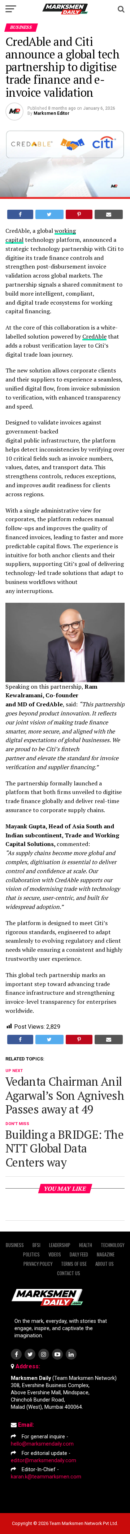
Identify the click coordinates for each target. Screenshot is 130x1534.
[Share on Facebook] (20, 214)
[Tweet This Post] (49, 214)
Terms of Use (74, 1263)
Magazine (105, 1254)
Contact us (68, 1273)
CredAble (94, 336)
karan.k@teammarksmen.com (46, 1477)
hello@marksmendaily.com (42, 1444)
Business (15, 1245)
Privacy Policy (37, 1263)
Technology (112, 1245)
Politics (31, 1254)
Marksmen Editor (51, 113)
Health (85, 1245)
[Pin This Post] (79, 214)
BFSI (36, 1245)
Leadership (59, 1245)
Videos (54, 1254)
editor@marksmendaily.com (43, 1460)
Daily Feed (79, 1254)
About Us (104, 1263)
